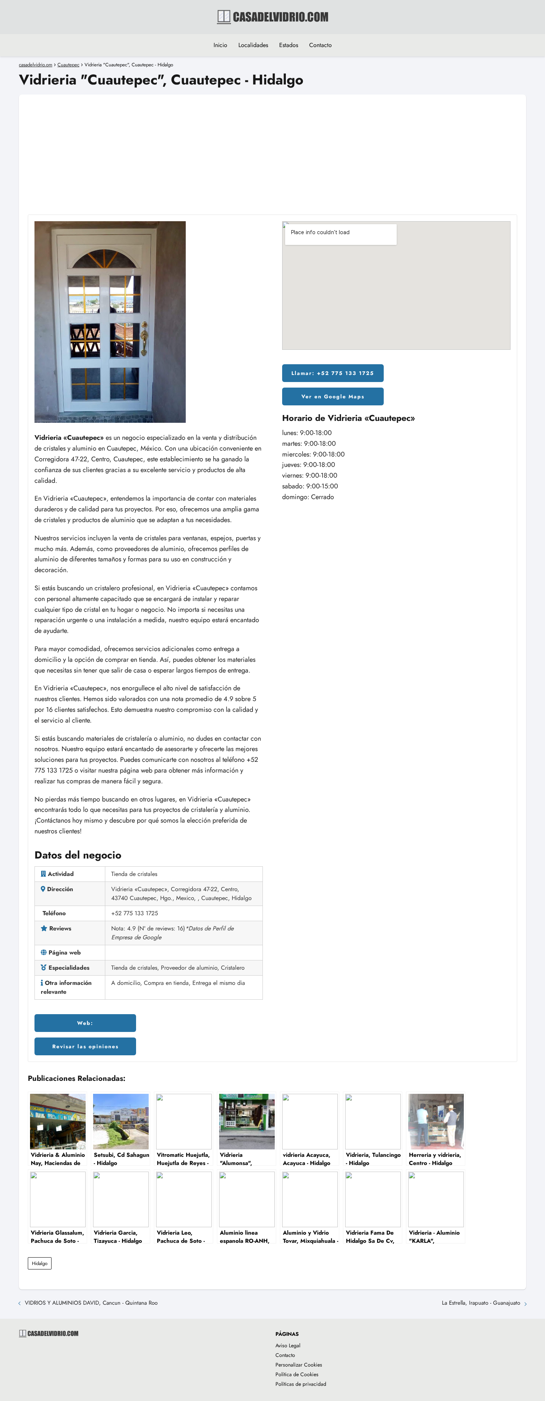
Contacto (320, 45)
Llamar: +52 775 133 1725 (332, 373)
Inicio (220, 45)
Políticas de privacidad (300, 1384)
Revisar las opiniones (85, 1046)
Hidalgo (39, 1263)
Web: (85, 1023)
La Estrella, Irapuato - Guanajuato (481, 1303)
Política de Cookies (296, 1374)
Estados (288, 45)
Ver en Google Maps (332, 396)
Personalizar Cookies (298, 1364)
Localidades (253, 45)
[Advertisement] (272, 146)
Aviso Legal (287, 1345)
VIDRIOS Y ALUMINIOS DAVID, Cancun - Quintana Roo (91, 1303)
